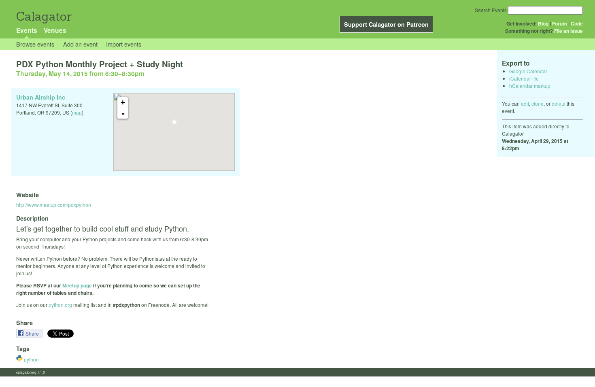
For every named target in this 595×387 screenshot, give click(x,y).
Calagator (43, 16)
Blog (543, 23)
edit (525, 103)
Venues (55, 30)
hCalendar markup (529, 85)
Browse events (35, 44)
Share (33, 333)
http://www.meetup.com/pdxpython (53, 204)
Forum (559, 23)
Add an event (80, 44)
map (77, 112)
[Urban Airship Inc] (174, 124)
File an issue (568, 30)
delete (558, 103)
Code (577, 23)
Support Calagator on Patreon (386, 24)
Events (26, 30)
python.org (60, 304)
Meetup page (77, 285)
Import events (123, 44)
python (31, 359)
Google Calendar (528, 71)
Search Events (491, 9)
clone (537, 103)
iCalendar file (524, 78)
